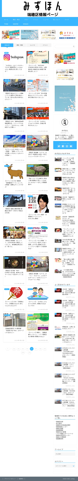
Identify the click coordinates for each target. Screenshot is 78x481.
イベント (36, 19)
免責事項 (21, 478)
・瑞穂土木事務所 (60, 437)
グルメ (26, 19)
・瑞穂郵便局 (59, 439)
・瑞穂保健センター (61, 427)
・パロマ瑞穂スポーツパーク (64, 433)
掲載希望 (15, 24)
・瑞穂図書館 (59, 430)
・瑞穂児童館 (59, 428)
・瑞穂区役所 (59, 421)
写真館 (6, 24)
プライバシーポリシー (10, 478)
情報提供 (25, 24)
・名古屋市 (58, 423)
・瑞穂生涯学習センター (62, 435)
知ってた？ (56, 19)
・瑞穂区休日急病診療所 (62, 425)
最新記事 (7, 45)
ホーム (6, 19)
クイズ (67, 19)
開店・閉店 (16, 19)
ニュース (46, 19)
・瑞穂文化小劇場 (60, 432)
